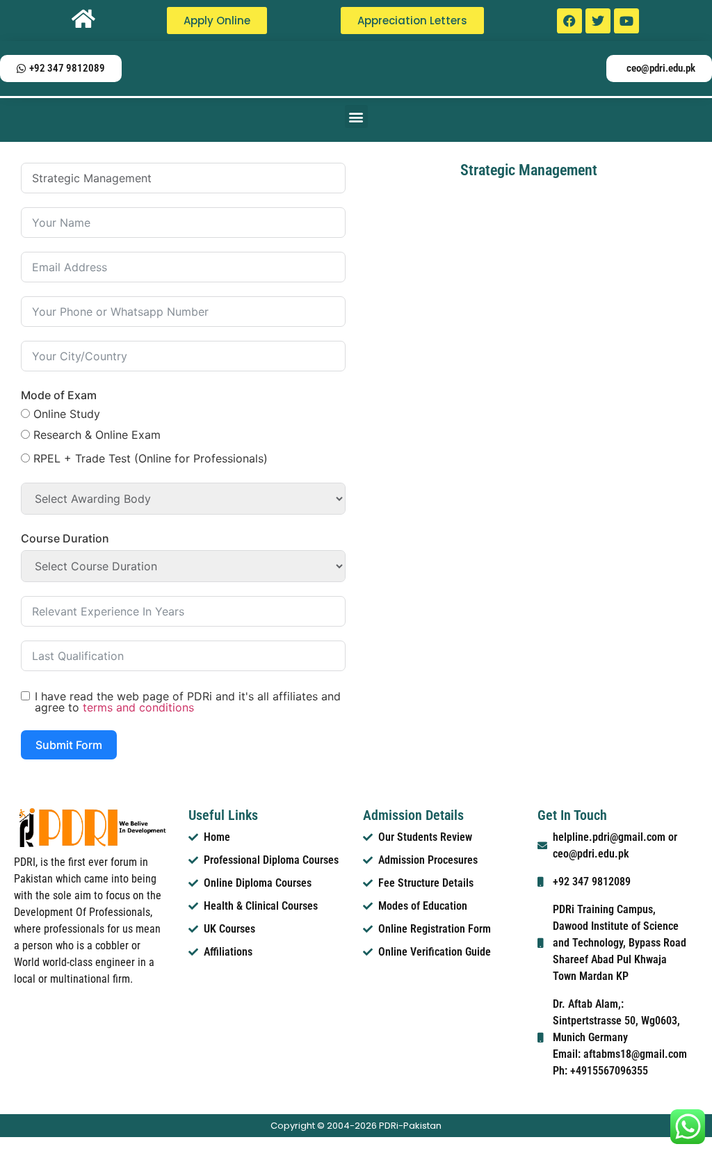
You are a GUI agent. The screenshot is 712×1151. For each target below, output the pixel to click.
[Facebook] (569, 20)
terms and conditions (138, 707)
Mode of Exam (59, 395)
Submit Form (68, 745)
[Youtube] (626, 20)
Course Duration (65, 538)
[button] (356, 116)
